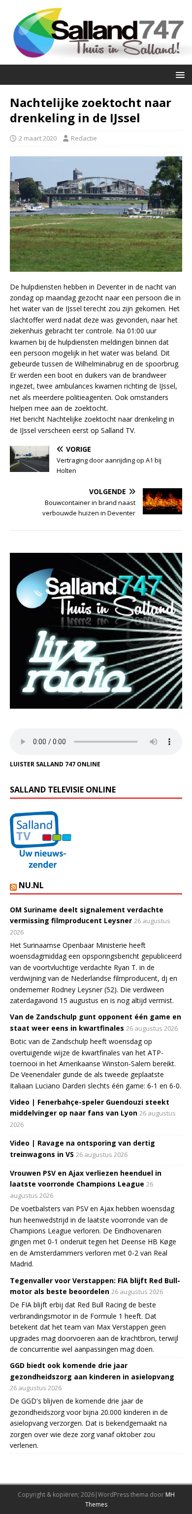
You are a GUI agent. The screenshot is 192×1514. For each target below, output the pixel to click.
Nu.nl (31, 885)
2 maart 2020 (38, 138)
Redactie (84, 138)
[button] (178, 74)
